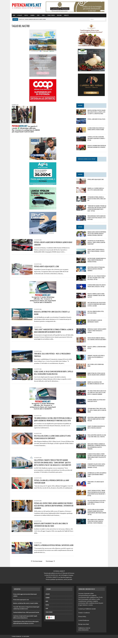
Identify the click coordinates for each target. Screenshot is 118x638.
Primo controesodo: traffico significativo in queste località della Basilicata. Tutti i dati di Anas (97, 217)
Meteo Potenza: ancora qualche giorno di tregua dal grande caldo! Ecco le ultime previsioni (96, 419)
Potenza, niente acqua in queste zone (96, 179)
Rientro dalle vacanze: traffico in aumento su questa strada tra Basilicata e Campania (97, 330)
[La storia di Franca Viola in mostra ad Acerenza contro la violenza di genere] (81, 131)
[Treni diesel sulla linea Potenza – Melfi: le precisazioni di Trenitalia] (22, 361)
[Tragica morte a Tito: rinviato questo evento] (81, 485)
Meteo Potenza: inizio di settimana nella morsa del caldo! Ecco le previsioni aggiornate (96, 268)
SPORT (38, 15)
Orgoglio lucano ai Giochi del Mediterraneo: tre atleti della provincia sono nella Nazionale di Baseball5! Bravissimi (97, 233)
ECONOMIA (32, 15)
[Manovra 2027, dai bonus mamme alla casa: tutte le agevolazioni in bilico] (81, 192)
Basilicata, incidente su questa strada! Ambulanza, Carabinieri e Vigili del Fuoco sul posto (96, 295)
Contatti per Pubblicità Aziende (87, 609)
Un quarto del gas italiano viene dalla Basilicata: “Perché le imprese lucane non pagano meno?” (96, 242)
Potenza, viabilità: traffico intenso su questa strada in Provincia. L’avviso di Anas (96, 251)
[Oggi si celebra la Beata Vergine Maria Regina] (81, 368)
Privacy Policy (82, 616)
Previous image (37, 561)
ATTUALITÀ (19, 15)
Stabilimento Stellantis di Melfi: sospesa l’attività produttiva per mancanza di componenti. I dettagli (96, 465)
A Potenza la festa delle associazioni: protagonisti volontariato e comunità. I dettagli (96, 138)
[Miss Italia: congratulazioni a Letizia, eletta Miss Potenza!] (81, 315)
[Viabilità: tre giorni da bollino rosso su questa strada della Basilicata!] (81, 430)
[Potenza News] (27, 6)
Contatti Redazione (83, 620)
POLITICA (26, 15)
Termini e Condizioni (84, 612)
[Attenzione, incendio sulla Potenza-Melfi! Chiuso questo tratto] (81, 403)
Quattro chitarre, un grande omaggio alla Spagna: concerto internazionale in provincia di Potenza (97, 260)
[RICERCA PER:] (98, 19)
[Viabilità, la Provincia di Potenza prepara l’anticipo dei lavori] (22, 553)
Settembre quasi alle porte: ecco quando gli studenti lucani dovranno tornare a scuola (97, 474)
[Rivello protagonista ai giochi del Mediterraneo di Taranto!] (81, 324)
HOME (14, 15)
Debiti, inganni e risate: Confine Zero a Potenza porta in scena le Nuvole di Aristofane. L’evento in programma (96, 521)
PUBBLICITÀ (66, 15)
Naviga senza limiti (83, 624)
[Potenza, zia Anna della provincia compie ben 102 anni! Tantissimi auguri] (22, 488)
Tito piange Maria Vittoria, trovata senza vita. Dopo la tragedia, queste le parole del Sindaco (97, 410)
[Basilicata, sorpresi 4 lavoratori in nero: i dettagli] (81, 350)
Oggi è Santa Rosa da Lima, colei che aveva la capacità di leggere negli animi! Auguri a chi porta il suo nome (97, 304)
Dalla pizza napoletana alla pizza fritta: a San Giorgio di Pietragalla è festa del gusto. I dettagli (97, 502)
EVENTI (43, 15)
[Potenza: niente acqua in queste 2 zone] (22, 274)
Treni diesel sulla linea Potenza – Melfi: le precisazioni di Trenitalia (26, 612)
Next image (49, 561)
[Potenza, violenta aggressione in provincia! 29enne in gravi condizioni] (22, 250)
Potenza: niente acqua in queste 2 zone (46, 266)
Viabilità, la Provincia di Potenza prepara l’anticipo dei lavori (53, 545)
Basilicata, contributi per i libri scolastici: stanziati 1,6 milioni (25, 603)
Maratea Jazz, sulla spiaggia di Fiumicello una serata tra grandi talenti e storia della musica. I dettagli (97, 277)
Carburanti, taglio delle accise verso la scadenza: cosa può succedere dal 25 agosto (96, 357)
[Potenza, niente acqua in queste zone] (81, 183)
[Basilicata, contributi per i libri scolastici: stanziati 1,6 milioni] (22, 319)
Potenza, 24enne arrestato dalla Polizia (96, 119)
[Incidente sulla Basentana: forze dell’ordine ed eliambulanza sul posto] (81, 385)
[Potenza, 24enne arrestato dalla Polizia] (81, 122)
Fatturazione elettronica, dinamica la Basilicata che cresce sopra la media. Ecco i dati (97, 198)
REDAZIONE (59, 15)
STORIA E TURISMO (51, 15)
